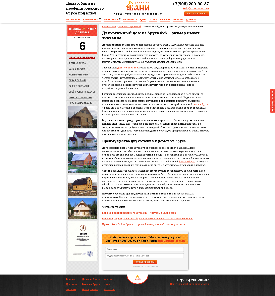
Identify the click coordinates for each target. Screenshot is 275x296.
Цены (143, 19)
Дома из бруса (92, 19)
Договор (191, 19)
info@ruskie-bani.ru (196, 8)
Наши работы (130, 19)
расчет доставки (79, 86)
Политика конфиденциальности (189, 283)
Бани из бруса (112, 19)
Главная (71, 279)
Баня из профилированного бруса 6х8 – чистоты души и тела (139, 212)
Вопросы (165, 19)
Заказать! (109, 289)
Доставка (178, 19)
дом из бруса (200, 104)
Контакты (110, 279)
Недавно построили (80, 103)
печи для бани (77, 80)
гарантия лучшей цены (82, 57)
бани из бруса (77, 69)
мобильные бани (78, 74)
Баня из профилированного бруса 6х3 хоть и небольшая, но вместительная (147, 218)
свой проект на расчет (82, 92)
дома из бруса (77, 63)
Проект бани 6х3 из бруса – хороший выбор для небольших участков (143, 224)
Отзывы (153, 19)
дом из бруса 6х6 (127, 67)
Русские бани (73, 19)
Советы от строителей (129, 26)
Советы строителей (80, 97)
